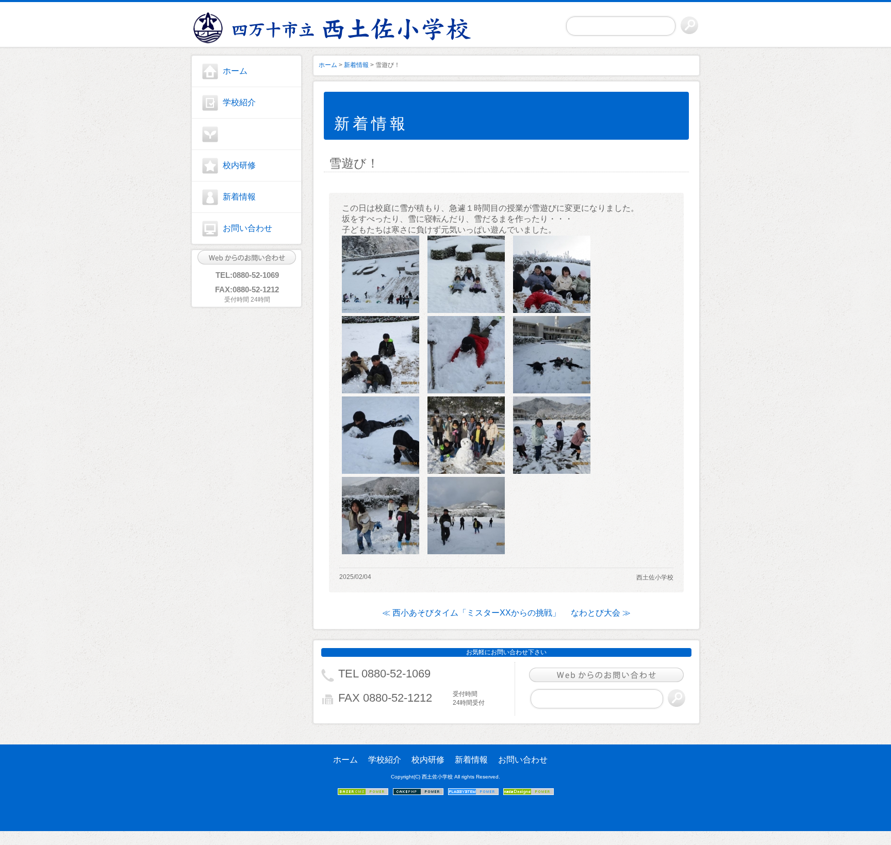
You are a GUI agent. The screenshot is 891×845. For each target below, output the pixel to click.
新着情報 (239, 196)
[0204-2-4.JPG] (551, 471)
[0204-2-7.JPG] (466, 390)
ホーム (235, 71)
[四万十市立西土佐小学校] (246, 26)
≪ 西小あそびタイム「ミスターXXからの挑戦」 (471, 612)
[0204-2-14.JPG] (466, 551)
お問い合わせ (247, 228)
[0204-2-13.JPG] (380, 471)
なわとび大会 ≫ (601, 612)
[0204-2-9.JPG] (466, 471)
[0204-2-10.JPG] (551, 390)
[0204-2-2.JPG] (466, 310)
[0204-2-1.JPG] (380, 310)
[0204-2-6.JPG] (551, 310)
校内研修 (239, 165)
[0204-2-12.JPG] (380, 390)
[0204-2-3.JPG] (380, 551)
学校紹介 (239, 102)
